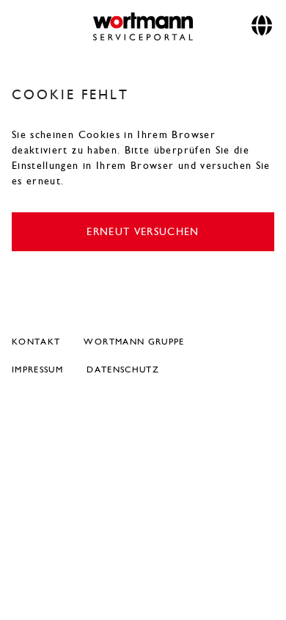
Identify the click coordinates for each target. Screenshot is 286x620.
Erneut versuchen (143, 232)
